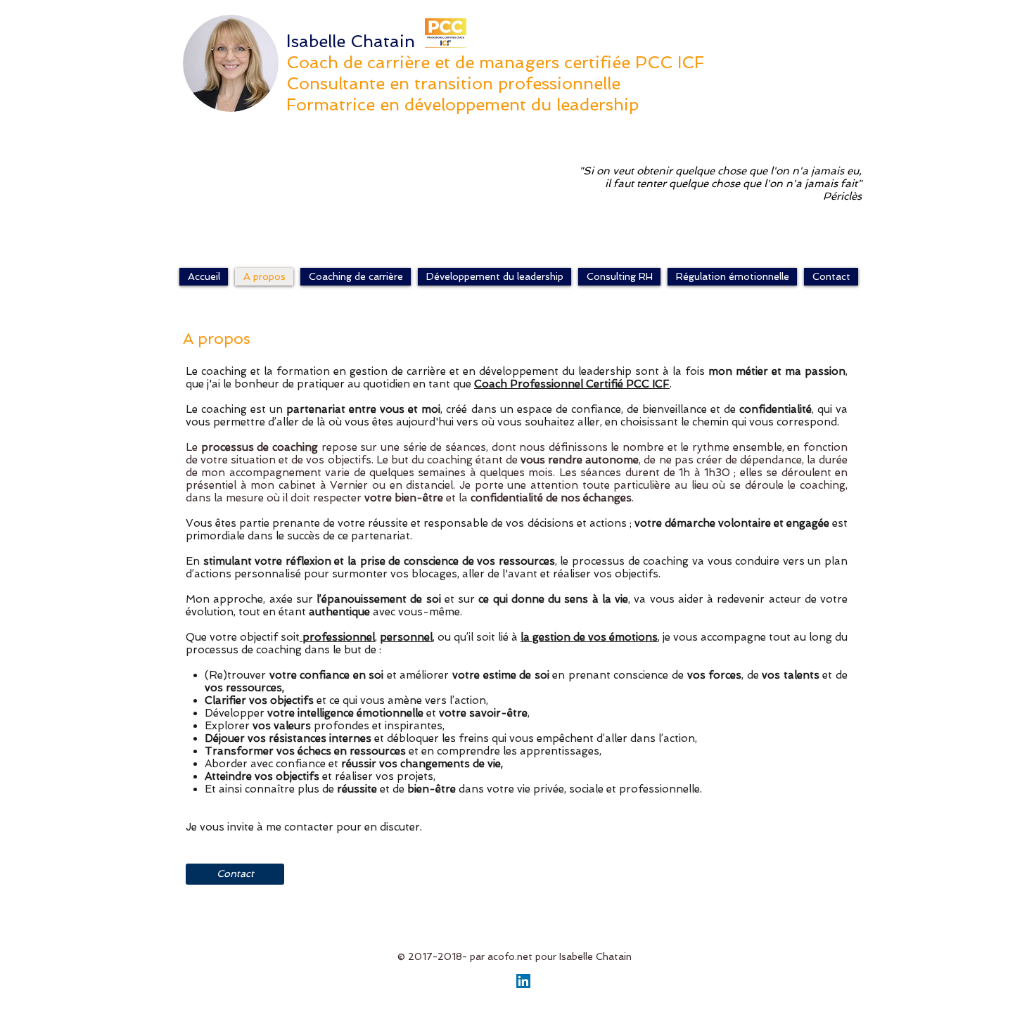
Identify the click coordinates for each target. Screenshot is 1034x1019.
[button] (355, 277)
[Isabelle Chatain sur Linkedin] (523, 981)
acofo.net (509, 956)
